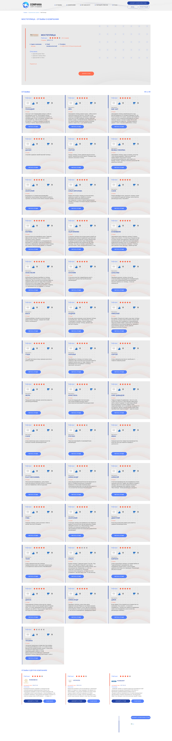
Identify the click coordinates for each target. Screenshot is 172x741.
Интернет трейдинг (73, 722)
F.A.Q (115, 5)
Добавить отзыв (86, 73)
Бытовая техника (53, 728)
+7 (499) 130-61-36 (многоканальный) (70, 46)
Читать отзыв (33, 126)
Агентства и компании (54, 720)
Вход (132, 7)
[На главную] (32, 5)
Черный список (102, 5)
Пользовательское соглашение (65, 733)
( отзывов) (65, 38)
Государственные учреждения (76, 720)
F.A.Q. (24, 730)
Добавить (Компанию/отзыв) (138, 3)
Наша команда (102, 733)
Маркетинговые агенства (99, 726)
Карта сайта (27, 734)
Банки (50, 722)
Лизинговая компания (98, 724)
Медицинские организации (99, 728)
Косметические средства (75, 728)
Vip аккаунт (85, 5)
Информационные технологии (76, 724)
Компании (72, 5)
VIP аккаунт (27, 724)
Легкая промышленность (99, 722)
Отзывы (59, 5)
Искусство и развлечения (75, 726)
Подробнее (49, 701)
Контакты (51, 733)
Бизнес (50, 724)
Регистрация (144, 7)
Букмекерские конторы (54, 726)
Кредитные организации (98, 720)
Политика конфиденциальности (86, 733)
